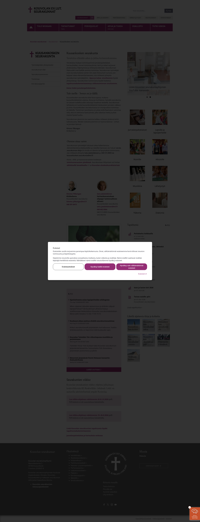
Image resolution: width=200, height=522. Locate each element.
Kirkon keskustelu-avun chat (195, 517)
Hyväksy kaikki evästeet (100, 267)
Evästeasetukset (68, 267)
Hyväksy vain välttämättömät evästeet (131, 266)
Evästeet (142, 274)
